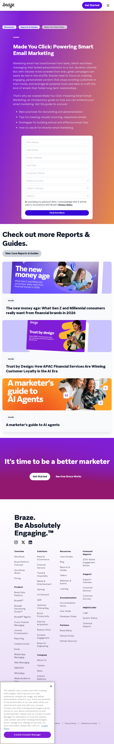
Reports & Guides (29, 27)
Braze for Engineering (42, 644)
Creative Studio (22, 643)
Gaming (41, 589)
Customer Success (88, 597)
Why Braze (19, 556)
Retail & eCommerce (43, 558)
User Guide (65, 611)
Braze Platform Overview (21, 563)
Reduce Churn (44, 629)
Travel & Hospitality (42, 574)
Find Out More (57, 212)
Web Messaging (21, 662)
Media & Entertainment (44, 582)
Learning (64, 588)
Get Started (92, 5)
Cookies (56, 723)
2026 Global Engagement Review (89, 562)
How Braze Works (19, 571)
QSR (39, 600)
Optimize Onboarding (43, 606)
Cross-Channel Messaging (21, 623)
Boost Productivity (43, 615)
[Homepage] (8, 5)
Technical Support (87, 625)
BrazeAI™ (18, 600)
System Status (90, 618)
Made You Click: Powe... (54, 27)
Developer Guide (68, 616)
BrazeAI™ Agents (22, 616)
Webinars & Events (65, 582)
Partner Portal (67, 635)
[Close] (51, 686)
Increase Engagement (43, 636)
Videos (63, 575)
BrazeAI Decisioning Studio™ (19, 609)
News (39, 670)
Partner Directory (68, 641)
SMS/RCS (19, 667)
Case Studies (66, 556)
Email (17, 649)
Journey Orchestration (21, 632)
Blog (62, 561)
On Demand (43, 594)
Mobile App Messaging (20, 656)
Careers (41, 665)
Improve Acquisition (42, 623)
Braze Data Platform (19, 594)
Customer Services (88, 589)
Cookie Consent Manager (27, 734)
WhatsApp (19, 673)
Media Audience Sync (22, 680)
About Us (41, 660)
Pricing (17, 578)
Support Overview (87, 581)
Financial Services (41, 566)
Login (85, 612)
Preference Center (89, 723)
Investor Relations (41, 677)
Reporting (19, 638)
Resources (9, 27)
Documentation (68, 597)
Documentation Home (67, 604)
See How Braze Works (68, 476)
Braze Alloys (66, 630)
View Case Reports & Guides (22, 253)
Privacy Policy (65, 204)
